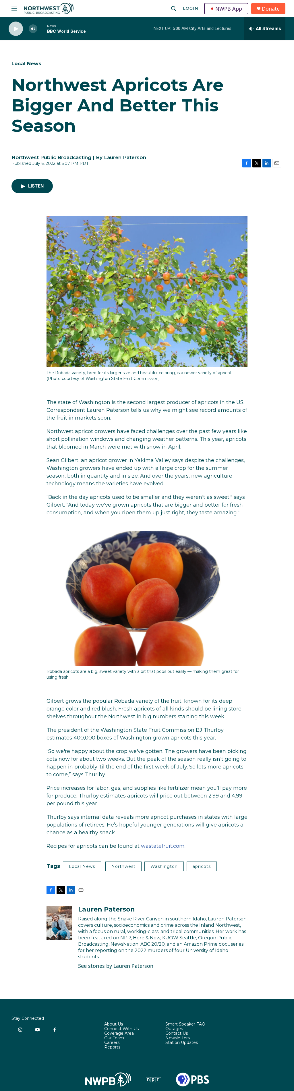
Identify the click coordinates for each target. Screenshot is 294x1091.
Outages (174, 1029)
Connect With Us (121, 1029)
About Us (113, 1024)
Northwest (123, 866)
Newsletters (177, 1038)
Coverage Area (119, 1033)
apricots (202, 866)
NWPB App (228, 8)
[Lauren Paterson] (59, 923)
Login (190, 8)
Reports (112, 1047)
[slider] (42, 29)
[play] (15, 29)
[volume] (33, 28)
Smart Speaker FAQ (185, 1024)
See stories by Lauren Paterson (115, 965)
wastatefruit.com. (163, 846)
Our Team (114, 1038)
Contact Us (176, 1033)
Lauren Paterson (106, 909)
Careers (111, 1042)
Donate (271, 9)
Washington (164, 866)
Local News (26, 63)
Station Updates (181, 1042)
